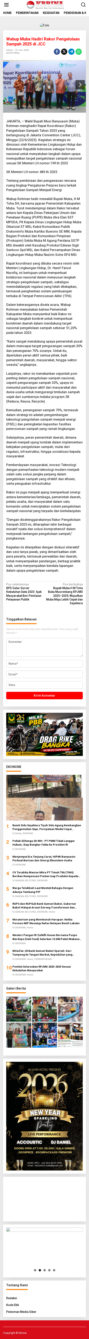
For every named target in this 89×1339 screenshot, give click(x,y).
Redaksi (11, 1298)
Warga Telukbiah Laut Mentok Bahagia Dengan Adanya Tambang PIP (42, 889)
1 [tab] (35, 1270)
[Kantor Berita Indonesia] (45, 4)
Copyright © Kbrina (14, 1332)
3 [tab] (44, 1270)
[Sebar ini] (57, 52)
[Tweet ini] (64, 52)
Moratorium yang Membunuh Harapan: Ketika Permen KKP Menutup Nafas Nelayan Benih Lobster (46, 921)
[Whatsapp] (79, 52)
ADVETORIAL (13, 53)
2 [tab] (40, 1270)
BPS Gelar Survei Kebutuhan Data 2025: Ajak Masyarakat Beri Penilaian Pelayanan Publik (24, 592)
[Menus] (6, 5)
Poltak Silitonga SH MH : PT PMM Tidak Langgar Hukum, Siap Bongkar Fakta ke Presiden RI (43, 842)
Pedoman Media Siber (21, 1311)
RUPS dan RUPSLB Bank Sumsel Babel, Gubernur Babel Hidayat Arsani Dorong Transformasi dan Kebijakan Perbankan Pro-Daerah (44, 905)
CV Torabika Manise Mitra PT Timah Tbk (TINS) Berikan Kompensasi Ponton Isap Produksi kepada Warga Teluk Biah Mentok (45, 874)
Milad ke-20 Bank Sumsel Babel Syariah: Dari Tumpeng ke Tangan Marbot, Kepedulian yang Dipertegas (42, 953)
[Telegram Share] (71, 52)
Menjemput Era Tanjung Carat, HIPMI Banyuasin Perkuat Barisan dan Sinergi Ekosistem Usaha (43, 858)
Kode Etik (12, 1305)
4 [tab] (49, 1270)
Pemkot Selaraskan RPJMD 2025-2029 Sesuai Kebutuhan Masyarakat (41, 968)
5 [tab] (54, 1270)
